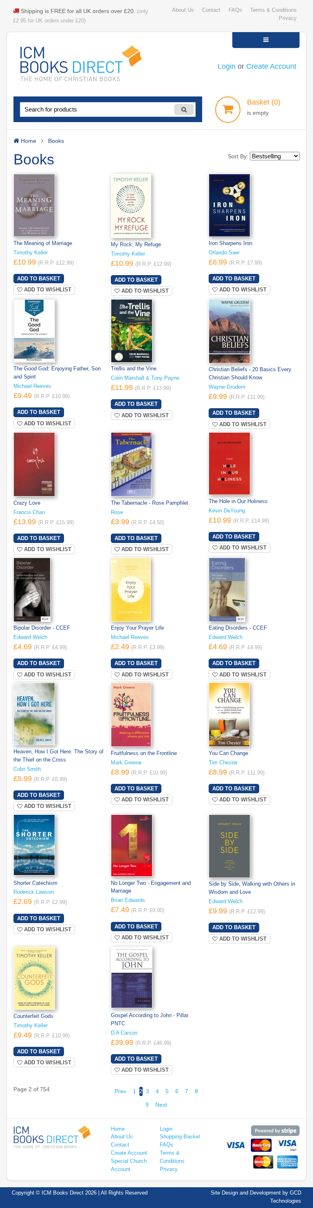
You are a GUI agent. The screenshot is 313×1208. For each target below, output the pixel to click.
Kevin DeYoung (227, 511)
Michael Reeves (32, 386)
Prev (120, 1091)
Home (118, 1129)
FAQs (235, 10)
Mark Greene (126, 763)
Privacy (288, 18)
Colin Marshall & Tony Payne (145, 378)
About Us (183, 10)
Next (161, 1104)
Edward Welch (30, 637)
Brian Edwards (128, 900)
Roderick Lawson (33, 892)
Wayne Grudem (227, 387)
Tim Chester (223, 763)
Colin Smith (27, 769)
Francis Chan (29, 512)
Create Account (271, 66)
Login (227, 66)
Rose (117, 512)
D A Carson (124, 1033)
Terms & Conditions (273, 10)
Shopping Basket (180, 1137)
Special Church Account (129, 1165)
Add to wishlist (46, 290)
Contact (211, 10)
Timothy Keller (30, 253)
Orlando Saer (224, 253)
